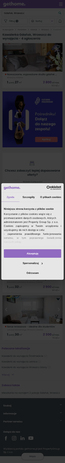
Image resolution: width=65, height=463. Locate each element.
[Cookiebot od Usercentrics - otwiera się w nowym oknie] (46, 188)
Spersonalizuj (31, 263)
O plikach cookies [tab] (50, 196)
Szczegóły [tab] (28, 196)
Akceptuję (32, 253)
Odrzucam (32, 272)
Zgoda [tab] (10, 196)
